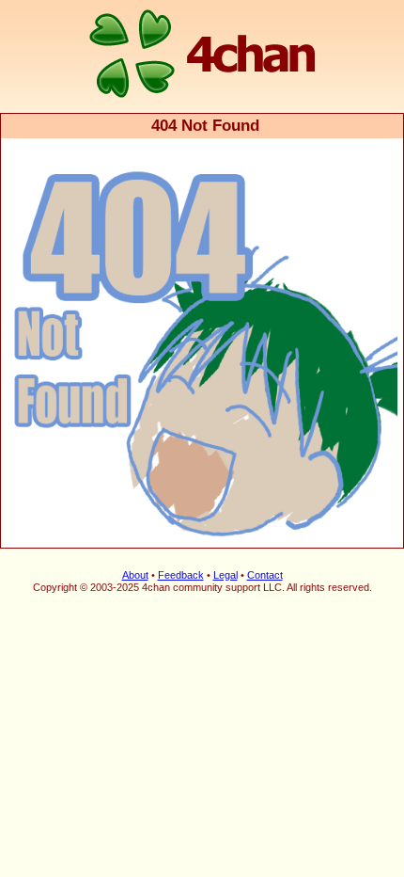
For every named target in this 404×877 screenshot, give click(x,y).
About (135, 575)
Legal (225, 575)
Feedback (181, 575)
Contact (265, 575)
